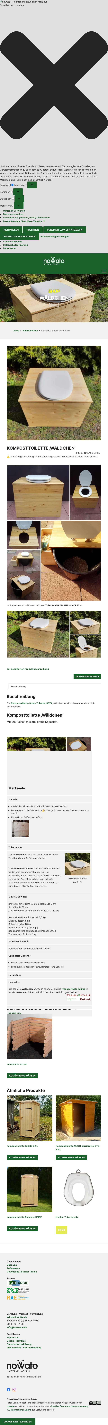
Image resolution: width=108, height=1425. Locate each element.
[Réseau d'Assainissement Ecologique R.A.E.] (18, 1298)
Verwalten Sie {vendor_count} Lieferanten (26, 217)
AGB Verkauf (14, 1347)
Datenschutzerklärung (15, 244)
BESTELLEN (14, 1013)
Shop (16, 330)
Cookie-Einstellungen (18, 1421)
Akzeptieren (11, 229)
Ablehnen (33, 229)
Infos (61, 1229)
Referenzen (13, 1268)
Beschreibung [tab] (18, 686)
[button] (54, 86)
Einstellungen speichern (19, 236)
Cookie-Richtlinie (12, 241)
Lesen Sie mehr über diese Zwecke (22, 221)
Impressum (9, 248)
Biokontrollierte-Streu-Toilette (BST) (31, 703)
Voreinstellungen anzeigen (64, 229)
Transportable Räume (73, 988)
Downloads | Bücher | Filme (22, 1271)
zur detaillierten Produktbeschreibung (28, 669)
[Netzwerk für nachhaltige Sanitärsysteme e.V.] (18, 1291)
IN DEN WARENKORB (87, 676)
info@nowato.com (17, 1327)
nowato (10, 1406)
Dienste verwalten (13, 214)
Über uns (12, 1264)
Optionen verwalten (14, 210)
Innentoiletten (30, 330)
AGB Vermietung (32, 1347)
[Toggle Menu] (104, 271)
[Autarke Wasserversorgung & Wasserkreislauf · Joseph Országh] (18, 1284)
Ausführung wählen (22, 1075)
